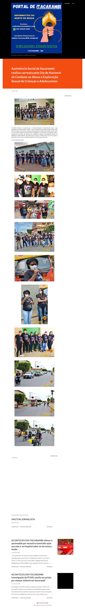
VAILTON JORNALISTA (23, 519)
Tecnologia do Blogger (43, 602)
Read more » (50, 526)
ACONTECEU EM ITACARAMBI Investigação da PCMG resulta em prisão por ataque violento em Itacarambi (31, 577)
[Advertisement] (32, 499)
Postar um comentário (25, 526)
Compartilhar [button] (67, 95)
